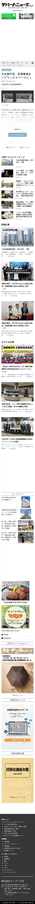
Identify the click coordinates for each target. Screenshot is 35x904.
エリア (22, 63)
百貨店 (4, 63)
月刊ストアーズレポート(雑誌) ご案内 (15, 826)
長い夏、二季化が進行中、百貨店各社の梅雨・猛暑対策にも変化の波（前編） (8, 536)
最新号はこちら (18, 695)
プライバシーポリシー (10, 844)
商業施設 (13, 63)
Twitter (5, 634)
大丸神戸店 (5, 84)
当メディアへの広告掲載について (14, 835)
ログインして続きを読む (17, 135)
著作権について (8, 850)
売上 (8, 63)
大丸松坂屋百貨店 (16, 84)
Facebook (7, 638)
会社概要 (6, 841)
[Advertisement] (17, 40)
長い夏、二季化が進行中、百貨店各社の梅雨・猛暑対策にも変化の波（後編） (8, 524)
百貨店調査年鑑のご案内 (11, 829)
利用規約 (6, 846)
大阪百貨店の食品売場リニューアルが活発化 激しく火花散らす (9, 512)
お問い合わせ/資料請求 (11, 833)
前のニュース (10, 147)
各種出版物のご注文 (10, 831)
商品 (18, 63)
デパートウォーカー (10, 872)
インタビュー (20, 65)
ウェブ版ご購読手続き (10, 824)
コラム (4, 65)
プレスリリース (11, 65)
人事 (26, 63)
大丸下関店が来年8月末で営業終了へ (8, 498)
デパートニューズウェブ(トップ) (13, 822)
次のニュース (24, 147)
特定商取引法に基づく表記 (12, 848)
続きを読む (11, 256)
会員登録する (17, 129)
